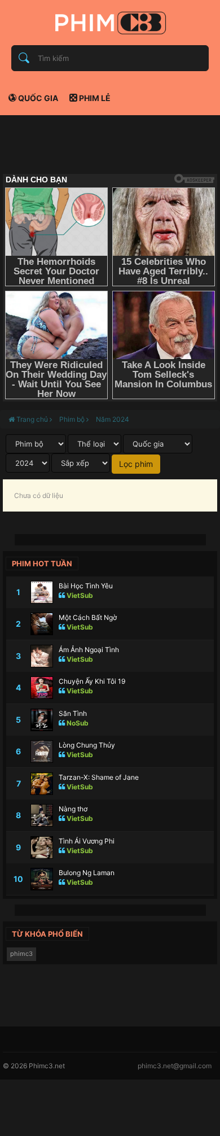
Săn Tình (73, 713)
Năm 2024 (112, 419)
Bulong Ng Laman (87, 872)
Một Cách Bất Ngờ (88, 617)
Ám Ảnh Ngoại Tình (89, 649)
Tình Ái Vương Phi (87, 841)
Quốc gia (37, 98)
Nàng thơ (73, 809)
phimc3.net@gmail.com (175, 1065)
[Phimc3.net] (110, 23)
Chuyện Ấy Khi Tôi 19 (92, 681)
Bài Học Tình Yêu (86, 586)
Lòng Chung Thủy (87, 745)
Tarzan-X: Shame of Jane (99, 777)
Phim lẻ (94, 98)
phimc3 (21, 954)
